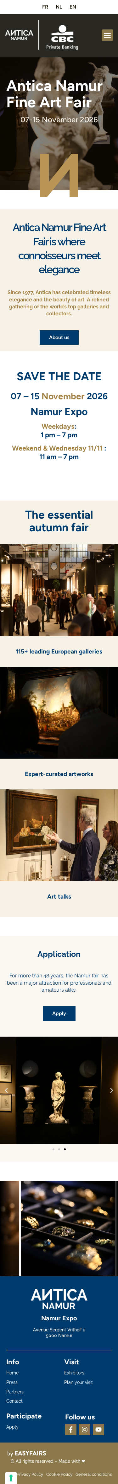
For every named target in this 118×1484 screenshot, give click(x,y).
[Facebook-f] (70, 1429)
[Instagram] (84, 1429)
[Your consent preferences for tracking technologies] (11, 1478)
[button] (107, 35)
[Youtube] (98, 1429)
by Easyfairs (99, 1461)
